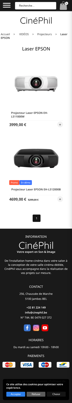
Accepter (16, 394)
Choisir (56, 394)
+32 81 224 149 (36, 307)
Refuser (36, 394)
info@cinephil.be (36, 312)
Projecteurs (44, 34)
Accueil (5, 34)
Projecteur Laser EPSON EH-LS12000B (36, 189)
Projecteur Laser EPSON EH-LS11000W (29, 114)
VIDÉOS (24, 34)
